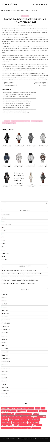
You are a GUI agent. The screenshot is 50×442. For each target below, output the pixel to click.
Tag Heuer (27, 121)
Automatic (11, 408)
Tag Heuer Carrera (36, 121)
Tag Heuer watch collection (30, 64)
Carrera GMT (14, 121)
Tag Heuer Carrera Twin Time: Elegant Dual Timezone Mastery (17, 94)
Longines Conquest (5, 419)
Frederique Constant (6, 224)
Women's (38, 427)
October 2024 (5, 365)
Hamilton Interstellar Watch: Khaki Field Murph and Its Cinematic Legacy (18, 283)
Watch (32, 428)
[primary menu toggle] (34, 4)
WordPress (25, 440)
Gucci (3, 227)
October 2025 (5, 326)
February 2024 (5, 390)
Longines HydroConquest (14, 419)
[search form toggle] (46, 4)
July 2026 (4, 297)
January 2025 (5, 355)
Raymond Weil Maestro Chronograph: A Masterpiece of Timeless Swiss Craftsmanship (22, 273)
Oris (3, 247)
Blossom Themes (40, 438)
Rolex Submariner (22, 425)
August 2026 (5, 294)
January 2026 (5, 316)
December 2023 (6, 397)
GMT (21, 121)
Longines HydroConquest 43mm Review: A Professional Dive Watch (17, 277)
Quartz (29, 422)
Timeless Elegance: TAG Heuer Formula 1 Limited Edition (16, 105)
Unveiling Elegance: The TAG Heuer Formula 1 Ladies (15, 107)
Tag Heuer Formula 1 (17, 428)
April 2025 (4, 345)
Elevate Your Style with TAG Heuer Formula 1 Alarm (15, 100)
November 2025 (6, 323)
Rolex (3, 256)
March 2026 (5, 310)
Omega (3, 243)
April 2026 (4, 307)
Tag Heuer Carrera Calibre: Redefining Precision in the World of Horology (19, 98)
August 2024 (5, 371)
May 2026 (4, 304)
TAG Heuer (25, 15)
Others (3, 250)
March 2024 (5, 387)
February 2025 (5, 352)
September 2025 (6, 329)
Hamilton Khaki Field (28, 413)
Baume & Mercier (6, 214)
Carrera (7, 121)
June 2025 (4, 339)
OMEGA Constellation (35, 419)
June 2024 (4, 377)
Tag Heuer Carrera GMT (8, 123)
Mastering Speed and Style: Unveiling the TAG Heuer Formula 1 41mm (19, 109)
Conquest (28, 411)
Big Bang (37, 408)
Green (45, 411)
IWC (3, 237)
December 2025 (6, 320)
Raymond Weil (5, 253)
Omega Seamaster (6, 422)
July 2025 (4, 336)
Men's (22, 419)
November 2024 (6, 361)
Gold (40, 411)
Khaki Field (22, 416)
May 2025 (4, 342)
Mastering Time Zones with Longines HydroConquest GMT (16, 113)
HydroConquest (15, 416)
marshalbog (22, 25)
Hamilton (4, 230)
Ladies (27, 416)
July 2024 (4, 374)
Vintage (26, 428)
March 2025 (5, 349)
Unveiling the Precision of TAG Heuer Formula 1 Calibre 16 (16, 103)
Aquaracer (3, 408)
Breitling (4, 218)
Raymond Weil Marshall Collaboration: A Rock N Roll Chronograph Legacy (19, 270)
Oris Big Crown (24, 422)
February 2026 (5, 313)
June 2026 (4, 300)
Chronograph (21, 411)
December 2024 (6, 358)
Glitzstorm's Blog (9, 4)
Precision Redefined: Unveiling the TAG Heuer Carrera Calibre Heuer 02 (19, 92)
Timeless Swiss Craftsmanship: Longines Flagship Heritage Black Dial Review (20, 280)
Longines (4, 240)
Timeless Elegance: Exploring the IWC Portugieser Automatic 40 (10, 84)
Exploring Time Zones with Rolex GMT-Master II (14, 111)
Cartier (3, 221)
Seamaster (29, 425)
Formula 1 (35, 411)
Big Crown (43, 408)
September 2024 (6, 368)
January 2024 (5, 394)
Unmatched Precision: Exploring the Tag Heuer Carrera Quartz (40, 84)
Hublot (3, 234)
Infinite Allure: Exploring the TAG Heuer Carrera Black (15, 96)
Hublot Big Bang (6, 416)
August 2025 (5, 333)
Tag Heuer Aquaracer (14, 68)
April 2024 (4, 384)
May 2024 (4, 381)
